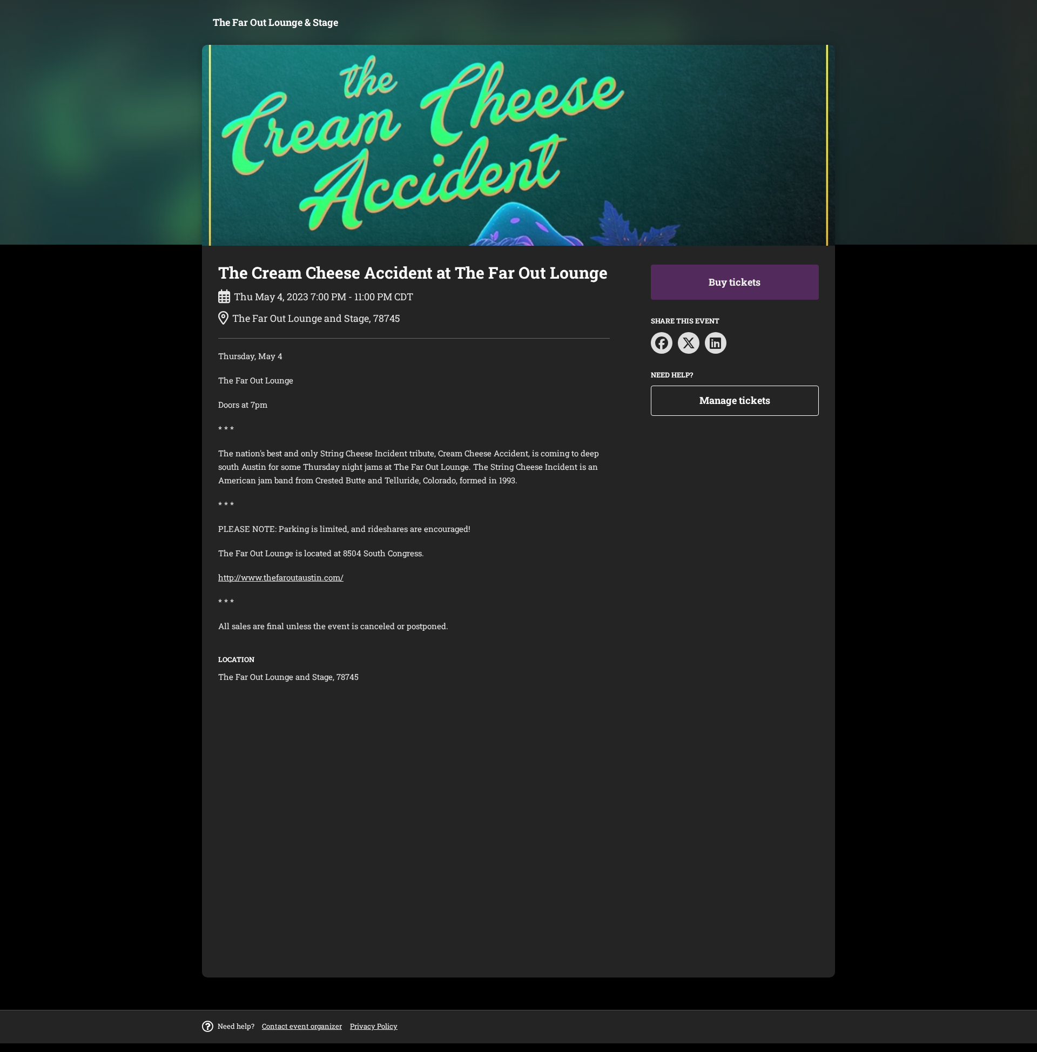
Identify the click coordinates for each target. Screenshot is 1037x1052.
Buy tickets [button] (734, 281)
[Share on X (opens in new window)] (688, 343)
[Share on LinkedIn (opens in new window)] (715, 343)
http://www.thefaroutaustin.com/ (281, 577)
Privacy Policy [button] (374, 1026)
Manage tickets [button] (734, 400)
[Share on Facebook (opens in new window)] (661, 343)
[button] (302, 1026)
